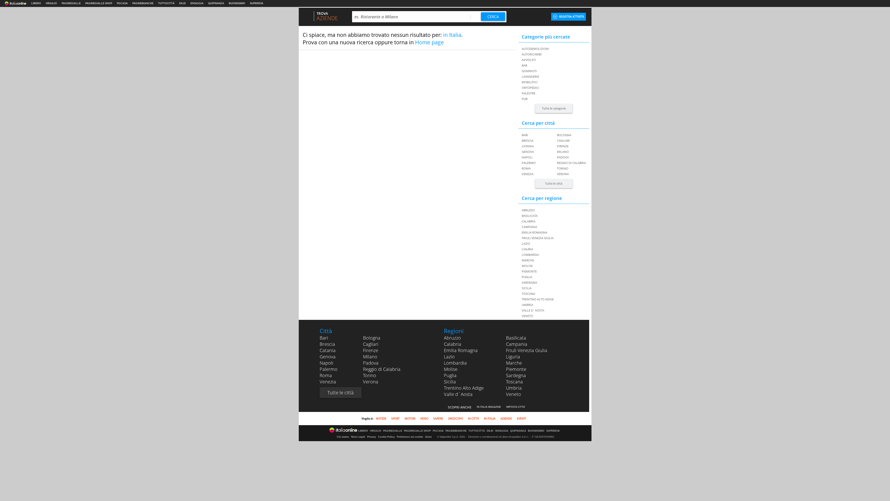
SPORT (395, 419)
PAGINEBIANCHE (142, 3)
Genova (528, 152)
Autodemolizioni (535, 49)
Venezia (528, 174)
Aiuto (428, 436)
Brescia (527, 140)
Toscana (514, 382)
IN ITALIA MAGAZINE (489, 406)
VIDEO (424, 419)
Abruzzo (452, 338)
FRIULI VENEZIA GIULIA (537, 238)
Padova (563, 157)
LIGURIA (527, 249)
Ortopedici (530, 88)
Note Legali (358, 436)
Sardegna (516, 375)
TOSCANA (528, 294)
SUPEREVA (256, 3)
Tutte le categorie (554, 108)
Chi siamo (343, 436)
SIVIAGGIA (196, 3)
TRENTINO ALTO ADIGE (538, 299)
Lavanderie (530, 76)
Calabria (452, 344)
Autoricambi (532, 54)
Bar (524, 65)
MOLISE (527, 266)
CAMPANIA (529, 227)
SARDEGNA (529, 282)
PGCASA (122, 3)
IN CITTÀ (473, 419)
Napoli (527, 157)
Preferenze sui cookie (410, 436)
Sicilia (450, 382)
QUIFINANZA (216, 3)
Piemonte (516, 369)
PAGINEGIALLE (71, 3)
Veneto (513, 394)
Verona (563, 174)
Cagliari (563, 140)
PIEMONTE (529, 271)
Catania (528, 146)
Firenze (563, 146)
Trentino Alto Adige (464, 388)
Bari (525, 135)
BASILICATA (529, 216)
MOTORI (410, 419)
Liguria (513, 356)
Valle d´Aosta (458, 394)
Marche (514, 363)
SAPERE (438, 419)
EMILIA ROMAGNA (534, 232)
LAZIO (526, 243)
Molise (451, 369)
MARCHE (528, 260)
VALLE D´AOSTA (533, 310)
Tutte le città (553, 183)
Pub (525, 99)
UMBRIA (527, 305)
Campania (516, 344)
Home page (429, 42)
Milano (563, 152)
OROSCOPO (455, 419)
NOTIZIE (381, 419)
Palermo (529, 163)
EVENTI (521, 419)
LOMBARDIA (530, 255)
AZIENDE (506, 419)
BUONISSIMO (237, 3)
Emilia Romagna (461, 350)
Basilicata (516, 338)
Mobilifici (529, 82)
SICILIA (526, 288)
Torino (562, 168)
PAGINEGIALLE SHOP (98, 3)
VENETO (527, 316)
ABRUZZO (528, 210)
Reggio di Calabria (571, 163)
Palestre (528, 93)
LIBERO (36, 3)
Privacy (371, 436)
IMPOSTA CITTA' (515, 406)
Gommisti (529, 71)
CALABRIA (528, 221)
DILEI (182, 3)
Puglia (450, 375)
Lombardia (455, 363)
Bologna (564, 135)
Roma (526, 168)
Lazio (449, 356)
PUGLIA (527, 277)
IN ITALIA (490, 419)
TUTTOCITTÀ (166, 3)
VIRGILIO (51, 3)
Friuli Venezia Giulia (526, 350)
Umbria (514, 388)
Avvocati (529, 60)
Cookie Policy (386, 436)
